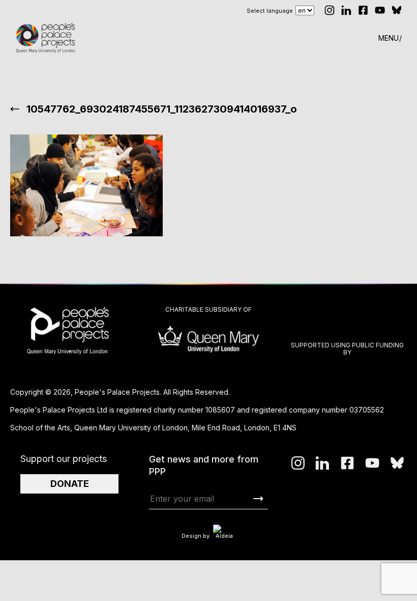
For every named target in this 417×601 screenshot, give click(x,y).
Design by (196, 535)
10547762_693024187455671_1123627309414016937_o (161, 109)
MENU (388, 38)
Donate (69, 483)
